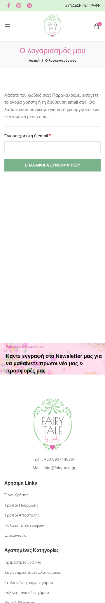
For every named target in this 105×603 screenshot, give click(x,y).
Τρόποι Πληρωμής (21, 505)
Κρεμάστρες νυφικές (22, 562)
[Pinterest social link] (29, 5)
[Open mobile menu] (7, 26)
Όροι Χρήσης (16, 495)
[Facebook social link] (8, 5)
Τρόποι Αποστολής (22, 515)
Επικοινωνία (15, 535)
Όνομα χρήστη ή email (37, 135)
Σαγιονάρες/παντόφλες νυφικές (32, 572)
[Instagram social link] (18, 5)
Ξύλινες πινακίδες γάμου (26, 592)
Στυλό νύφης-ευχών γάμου (28, 582)
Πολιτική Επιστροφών (24, 525)
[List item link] (53, 459)
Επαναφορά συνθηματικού (52, 165)
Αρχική (34, 60)
